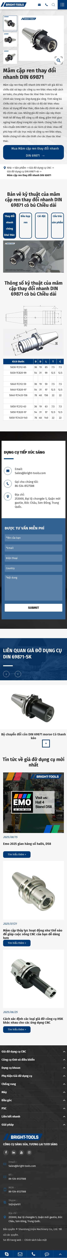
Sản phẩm (20, 167)
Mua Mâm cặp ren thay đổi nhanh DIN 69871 (35, 152)
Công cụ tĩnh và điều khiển (18, 1059)
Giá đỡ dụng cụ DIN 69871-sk (23, 171)
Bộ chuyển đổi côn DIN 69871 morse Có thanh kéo (33, 736)
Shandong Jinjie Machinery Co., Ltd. (38, 1229)
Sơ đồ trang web (12, 1239)
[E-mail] (20, 1254)
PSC (4, 1108)
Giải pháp (8, 1124)
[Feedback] (46, 1254)
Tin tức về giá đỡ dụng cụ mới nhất (33, 762)
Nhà (9, 167)
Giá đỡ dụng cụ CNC (40, 167)
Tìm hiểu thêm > (17, 854)
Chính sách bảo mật (35, 1239)
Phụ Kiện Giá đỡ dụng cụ (17, 1076)
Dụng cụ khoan (11, 1068)
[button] (6, 674)
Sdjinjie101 (15, 1204)
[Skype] (6, 1254)
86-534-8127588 (17, 1178)
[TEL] (33, 1254)
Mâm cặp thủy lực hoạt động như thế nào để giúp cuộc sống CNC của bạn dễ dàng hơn (32, 934)
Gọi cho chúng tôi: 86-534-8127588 (26, 484)
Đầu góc (7, 1100)
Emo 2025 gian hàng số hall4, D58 (27, 844)
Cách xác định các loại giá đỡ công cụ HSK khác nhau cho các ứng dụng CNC (33, 1020)
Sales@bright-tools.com (22, 1165)
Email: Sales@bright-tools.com (30, 471)
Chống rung (9, 1084)
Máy (4, 1092)
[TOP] (60, 1254)
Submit (33, 608)
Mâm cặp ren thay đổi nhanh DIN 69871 (29, 175)
